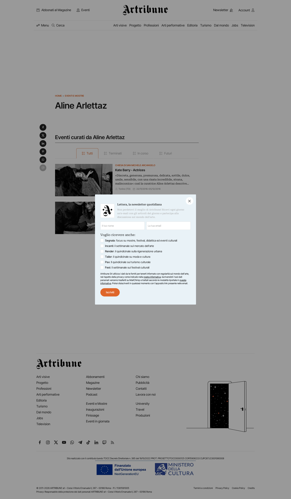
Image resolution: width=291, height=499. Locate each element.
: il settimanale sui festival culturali (127, 267)
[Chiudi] (189, 201)
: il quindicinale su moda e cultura (127, 256)
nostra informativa (152, 277)
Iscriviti (110, 292)
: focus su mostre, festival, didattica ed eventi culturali (141, 240)
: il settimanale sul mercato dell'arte (129, 246)
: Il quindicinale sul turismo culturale (128, 262)
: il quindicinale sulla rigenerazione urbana (133, 251)
